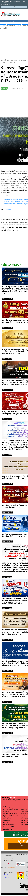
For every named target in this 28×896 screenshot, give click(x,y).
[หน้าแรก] (3, 25)
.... (5, 227)
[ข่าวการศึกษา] (11, 25)
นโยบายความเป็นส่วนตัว (9, 4)
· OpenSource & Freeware (10, 816)
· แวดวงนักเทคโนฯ (7, 829)
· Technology (6, 807)
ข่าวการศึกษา (5, 60)
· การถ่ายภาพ (6, 820)
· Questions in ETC (8, 827)
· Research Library (8, 825)
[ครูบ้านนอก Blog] (18, 25)
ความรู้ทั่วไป (13, 60)
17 (7, 230)
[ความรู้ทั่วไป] (4, 28)
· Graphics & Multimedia (10, 814)
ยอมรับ (14, 6)
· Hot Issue (6, 823)
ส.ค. (11, 230)
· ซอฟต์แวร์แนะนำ (7, 818)
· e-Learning (6, 811)
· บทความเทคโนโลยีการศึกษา (10, 809)
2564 (14, 230)
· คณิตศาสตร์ (23, 809)
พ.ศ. (3, 227)
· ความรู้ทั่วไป (23, 807)
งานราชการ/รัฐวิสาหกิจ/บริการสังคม (13, 61)
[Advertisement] (14, 778)
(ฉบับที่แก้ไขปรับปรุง (13, 227)
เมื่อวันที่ (4, 230)
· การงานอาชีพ (24, 825)
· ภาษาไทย (23, 816)
